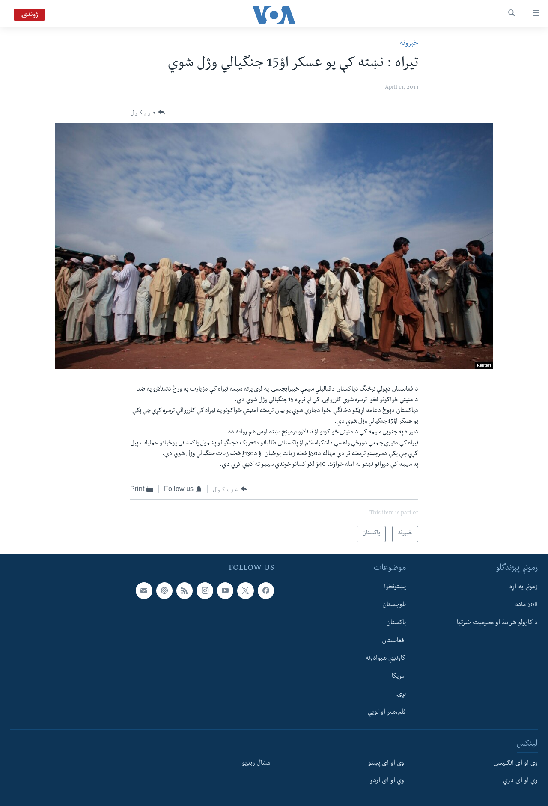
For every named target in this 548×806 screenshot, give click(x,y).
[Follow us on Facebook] (266, 590)
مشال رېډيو (256, 763)
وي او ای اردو (387, 781)
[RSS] (184, 590)
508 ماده (526, 605)
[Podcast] (164, 590)
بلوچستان (394, 605)
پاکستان (396, 623)
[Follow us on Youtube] (225, 590)
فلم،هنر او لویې (387, 713)
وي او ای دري (520, 781)
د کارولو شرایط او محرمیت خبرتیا (497, 623)
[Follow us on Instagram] (205, 590)
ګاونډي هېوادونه (385, 659)
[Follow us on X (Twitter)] (245, 590)
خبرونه (408, 43)
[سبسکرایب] (144, 590)
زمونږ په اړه (523, 587)
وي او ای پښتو (386, 763)
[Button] (147, 112)
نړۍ (401, 695)
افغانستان (394, 641)
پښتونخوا (395, 587)
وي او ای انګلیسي (516, 763)
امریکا (399, 677)
